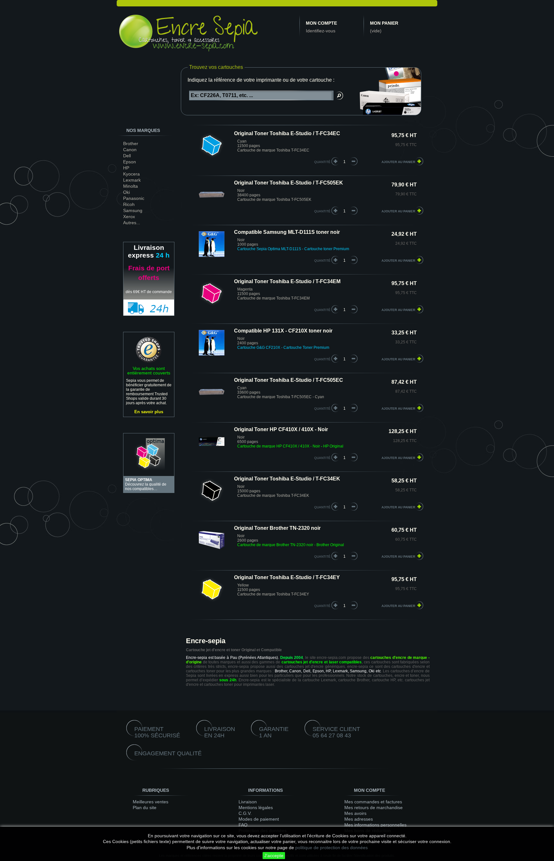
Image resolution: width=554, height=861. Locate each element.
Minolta (130, 186)
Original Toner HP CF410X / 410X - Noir (281, 429)
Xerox (129, 216)
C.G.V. (245, 813)
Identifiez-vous (320, 30)
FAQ (243, 824)
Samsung (132, 210)
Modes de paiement (259, 819)
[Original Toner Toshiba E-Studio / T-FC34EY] (211, 590)
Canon (130, 149)
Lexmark (132, 180)
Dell (127, 155)
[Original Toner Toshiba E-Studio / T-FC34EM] (211, 294)
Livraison (248, 801)
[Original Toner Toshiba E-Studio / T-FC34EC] (211, 146)
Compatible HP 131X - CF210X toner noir (283, 331)
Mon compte (321, 23)
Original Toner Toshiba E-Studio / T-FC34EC (287, 133)
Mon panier (384, 23)
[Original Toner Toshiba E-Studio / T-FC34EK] (211, 491)
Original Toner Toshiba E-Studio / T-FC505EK (288, 183)
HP (126, 167)
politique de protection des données (331, 847)
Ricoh (129, 204)
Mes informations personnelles (375, 825)
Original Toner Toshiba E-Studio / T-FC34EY (287, 577)
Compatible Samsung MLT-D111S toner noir (287, 232)
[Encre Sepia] (189, 34)
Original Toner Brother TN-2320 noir (277, 528)
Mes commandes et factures (373, 802)
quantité (322, 162)
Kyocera (131, 173)
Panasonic (133, 198)
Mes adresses (358, 819)
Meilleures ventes (150, 801)
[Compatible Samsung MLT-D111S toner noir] (211, 244)
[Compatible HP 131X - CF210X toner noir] (211, 343)
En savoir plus (148, 411)
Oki (126, 192)
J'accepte (273, 855)
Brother (130, 143)
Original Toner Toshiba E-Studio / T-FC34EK (287, 479)
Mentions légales (256, 807)
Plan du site (144, 807)
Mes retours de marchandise (373, 807)
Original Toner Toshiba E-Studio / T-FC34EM (287, 281)
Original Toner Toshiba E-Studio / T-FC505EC (288, 380)
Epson (129, 161)
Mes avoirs (355, 813)
